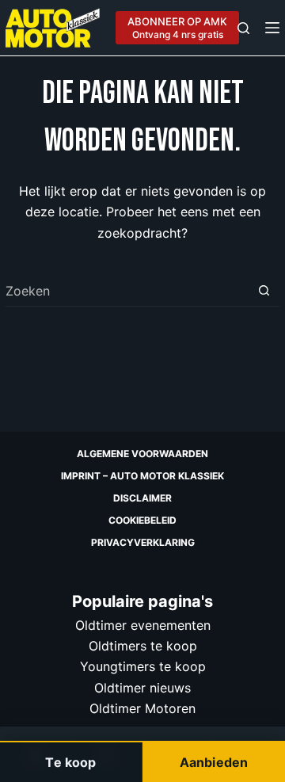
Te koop (70, 762)
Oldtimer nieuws (142, 688)
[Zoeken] (243, 28)
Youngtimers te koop (143, 666)
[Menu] (272, 28)
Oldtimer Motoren (142, 708)
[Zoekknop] (264, 290)
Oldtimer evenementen (143, 625)
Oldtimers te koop (143, 646)
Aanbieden (214, 762)
